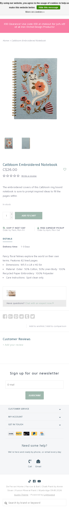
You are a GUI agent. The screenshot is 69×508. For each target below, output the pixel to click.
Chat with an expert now (38, 303)
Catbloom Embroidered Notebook (28, 40)
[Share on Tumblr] (27, 316)
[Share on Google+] (10, 316)
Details (7, 238)
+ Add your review (13, 344)
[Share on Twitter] (32, 316)
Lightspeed (49, 494)
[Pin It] (16, 316)
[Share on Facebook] (5, 316)
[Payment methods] (12, 433)
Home (6, 40)
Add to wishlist (36, 326)
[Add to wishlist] (64, 169)
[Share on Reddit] (21, 316)
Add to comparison (56, 326)
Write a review (29, 175)
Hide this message (48, 7)
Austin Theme (21, 494)
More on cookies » (35, 12)
